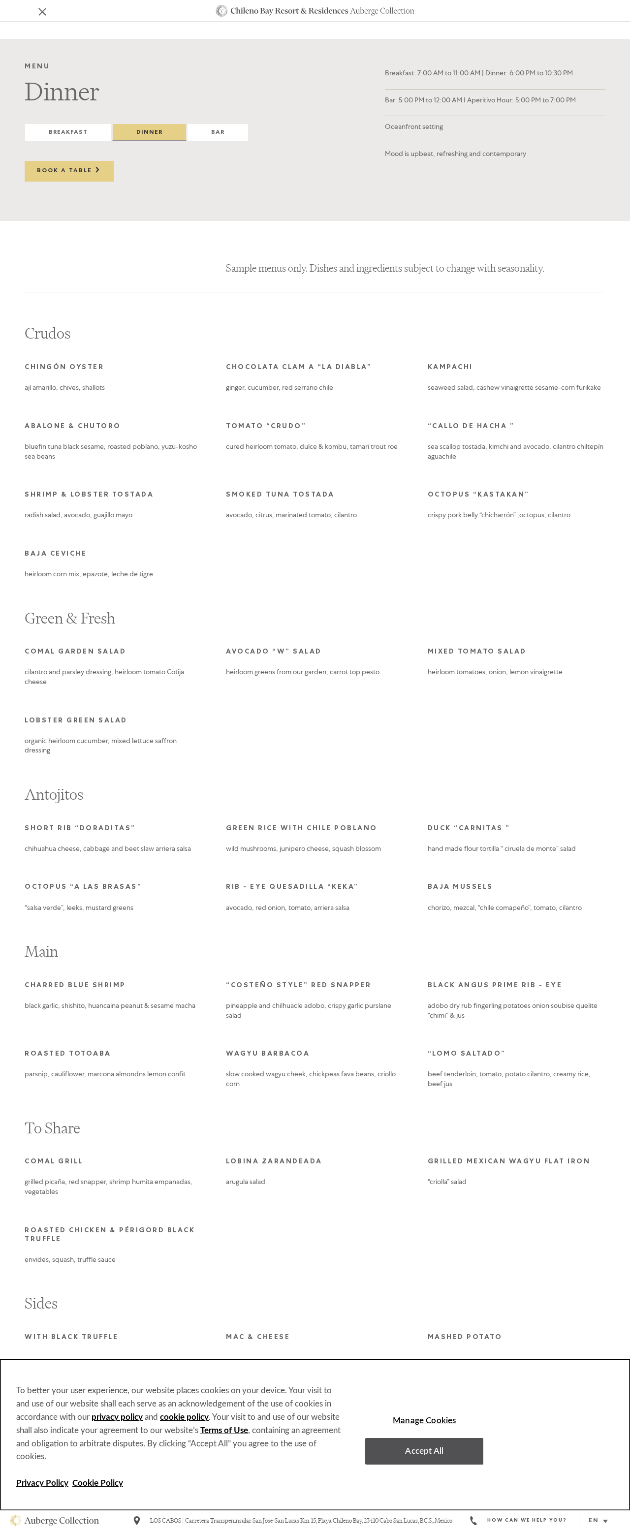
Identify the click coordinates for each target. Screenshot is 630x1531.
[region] (315, 1434)
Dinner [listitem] (149, 133)
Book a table (65, 171)
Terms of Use (224, 1430)
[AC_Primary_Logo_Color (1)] (54, 1520)
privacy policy (117, 1417)
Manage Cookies (424, 1420)
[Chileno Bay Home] (315, 11)
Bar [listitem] (217, 133)
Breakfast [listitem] (68, 133)
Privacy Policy (42, 1483)
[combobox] (602, 1521)
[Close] (35, 11)
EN (594, 1521)
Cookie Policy (97, 1483)
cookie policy (184, 1417)
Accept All (424, 1451)
